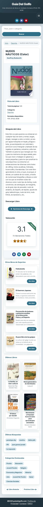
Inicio (6, 43)
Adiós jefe (31, 440)
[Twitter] (17, 20)
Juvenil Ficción (11, 468)
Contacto (23, 504)
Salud (31, 477)
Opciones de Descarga (21, 209)
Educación (19, 463)
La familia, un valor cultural (13, 382)
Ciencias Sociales (12, 481)
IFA (7, 444)
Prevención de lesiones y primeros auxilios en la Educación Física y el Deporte (24, 314)
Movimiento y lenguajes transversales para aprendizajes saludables (30, 417)
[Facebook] (21, 20)
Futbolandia (20, 269)
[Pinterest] (26, 20)
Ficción (9, 463)
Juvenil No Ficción (19, 477)
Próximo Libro (29, 489)
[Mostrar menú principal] (38, 15)
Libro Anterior (14, 489)
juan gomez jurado (18, 444)
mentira (22, 440)
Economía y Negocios (14, 472)
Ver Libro (32, 281)
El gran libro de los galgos (25, 337)
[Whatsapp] (24, 254)
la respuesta (10, 449)
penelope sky (11, 440)
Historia (28, 472)
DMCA (30, 504)
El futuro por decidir (13, 414)
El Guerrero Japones (23, 290)
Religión (23, 468)
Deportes (14, 43)
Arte (7, 477)
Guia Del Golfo (21, 4)
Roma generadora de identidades (30, 383)
